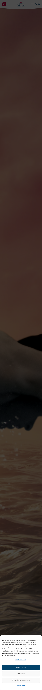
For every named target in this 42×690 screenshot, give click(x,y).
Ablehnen (21, 674)
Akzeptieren (21, 667)
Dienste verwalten (20, 660)
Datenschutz (21, 686)
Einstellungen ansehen (21, 680)
